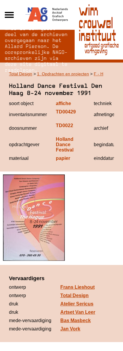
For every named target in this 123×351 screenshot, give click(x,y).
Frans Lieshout (77, 287)
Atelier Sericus (76, 303)
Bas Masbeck (75, 320)
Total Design (20, 73)
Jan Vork (70, 328)
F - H (98, 73)
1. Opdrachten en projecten (63, 73)
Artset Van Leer (77, 312)
